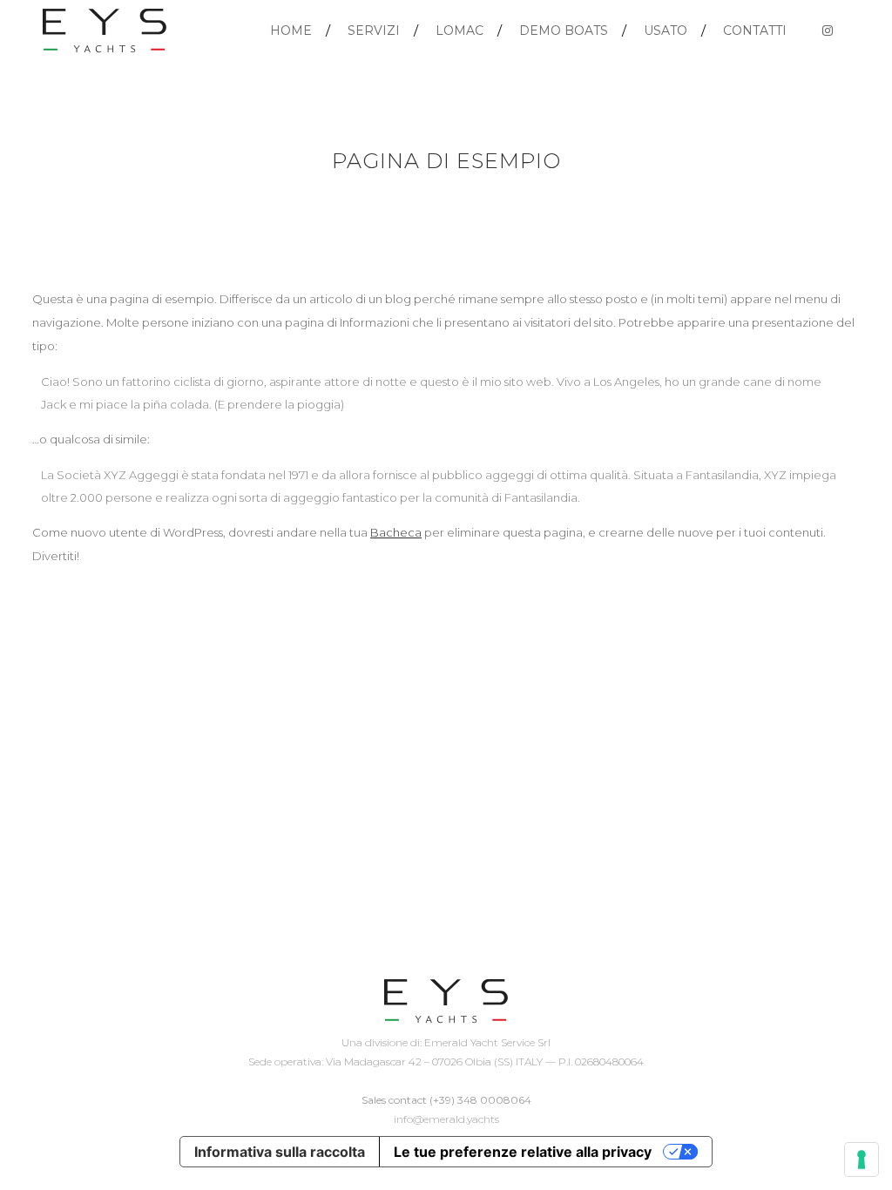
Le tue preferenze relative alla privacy (523, 1151)
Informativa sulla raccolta (279, 1151)
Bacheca (396, 532)
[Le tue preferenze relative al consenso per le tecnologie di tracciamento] (861, 1159)
